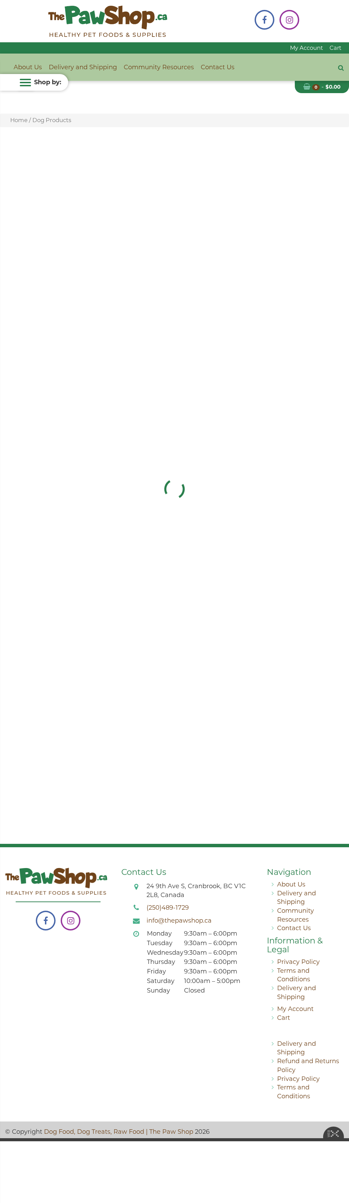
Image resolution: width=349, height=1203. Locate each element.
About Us (28, 67)
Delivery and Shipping (83, 67)
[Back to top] (338, 1170)
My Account (306, 47)
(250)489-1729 (168, 907)
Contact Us (217, 67)
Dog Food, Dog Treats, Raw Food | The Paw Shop (118, 1131)
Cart (336, 47)
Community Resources (159, 67)
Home (19, 120)
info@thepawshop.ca (179, 920)
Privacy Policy (298, 962)
